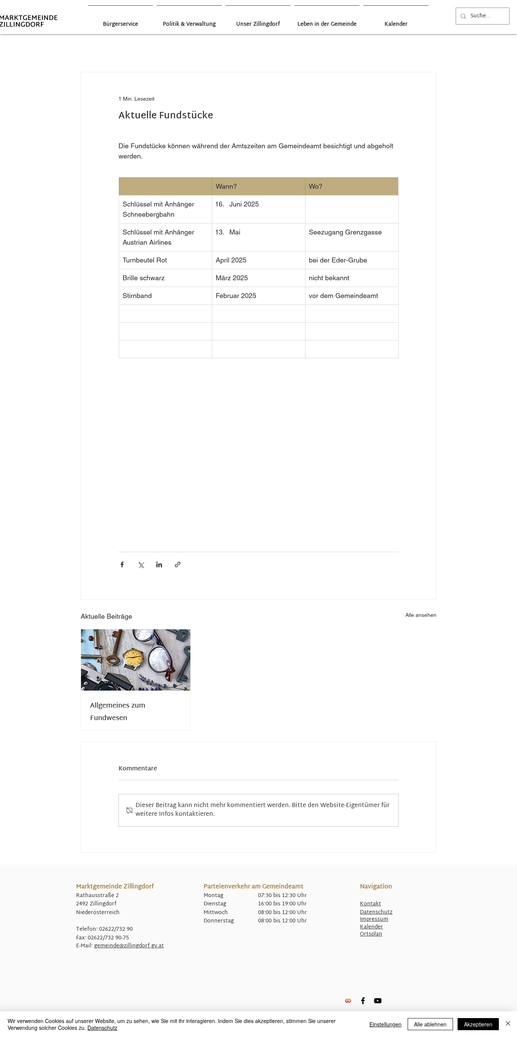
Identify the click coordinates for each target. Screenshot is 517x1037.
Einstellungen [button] (385, 1024)
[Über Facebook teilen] (122, 564)
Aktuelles (147, 49)
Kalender (371, 927)
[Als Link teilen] (177, 564)
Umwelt (346, 49)
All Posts (85, 49)
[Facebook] (363, 1000)
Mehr (397, 49)
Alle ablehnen (430, 1024)
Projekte (301, 49)
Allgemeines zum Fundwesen (117, 712)
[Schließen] (507, 1024)
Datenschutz (376, 912)
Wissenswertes (372, 49)
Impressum (374, 919)
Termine (323, 49)
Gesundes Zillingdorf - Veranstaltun (229, 49)
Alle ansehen (420, 615)
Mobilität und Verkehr (271, 49)
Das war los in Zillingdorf (116, 49)
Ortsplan (371, 934)
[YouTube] (377, 1000)
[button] (426, 49)
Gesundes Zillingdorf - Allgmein (182, 49)
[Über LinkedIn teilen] (159, 564)
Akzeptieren (478, 1024)
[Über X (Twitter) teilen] (140, 564)
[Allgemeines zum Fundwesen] (135, 660)
